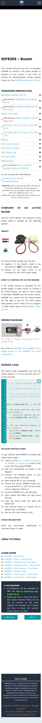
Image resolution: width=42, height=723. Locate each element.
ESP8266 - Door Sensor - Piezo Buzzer (20, 577)
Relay (5, 139)
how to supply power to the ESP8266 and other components (21, 351)
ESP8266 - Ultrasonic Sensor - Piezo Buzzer (23, 565)
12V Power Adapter (11, 148)
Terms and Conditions (14, 711)
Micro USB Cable (10, 114)
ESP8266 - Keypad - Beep (15, 571)
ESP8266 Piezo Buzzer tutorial (27, 80)
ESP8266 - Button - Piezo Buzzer (18, 559)
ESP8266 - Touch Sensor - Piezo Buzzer (21, 574)
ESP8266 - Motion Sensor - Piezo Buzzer (21, 568)
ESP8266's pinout (21, 348)
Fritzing (30, 339)
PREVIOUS (10, 617)
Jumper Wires (9, 156)
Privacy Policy (32, 711)
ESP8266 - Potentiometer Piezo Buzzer (21, 562)
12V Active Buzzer (10, 144)
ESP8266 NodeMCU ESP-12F (14, 95)
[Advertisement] (21, 33)
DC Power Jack (9, 152)
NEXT (32, 617)
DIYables (26, 198)
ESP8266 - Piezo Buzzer (14, 556)
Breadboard (8, 161)
